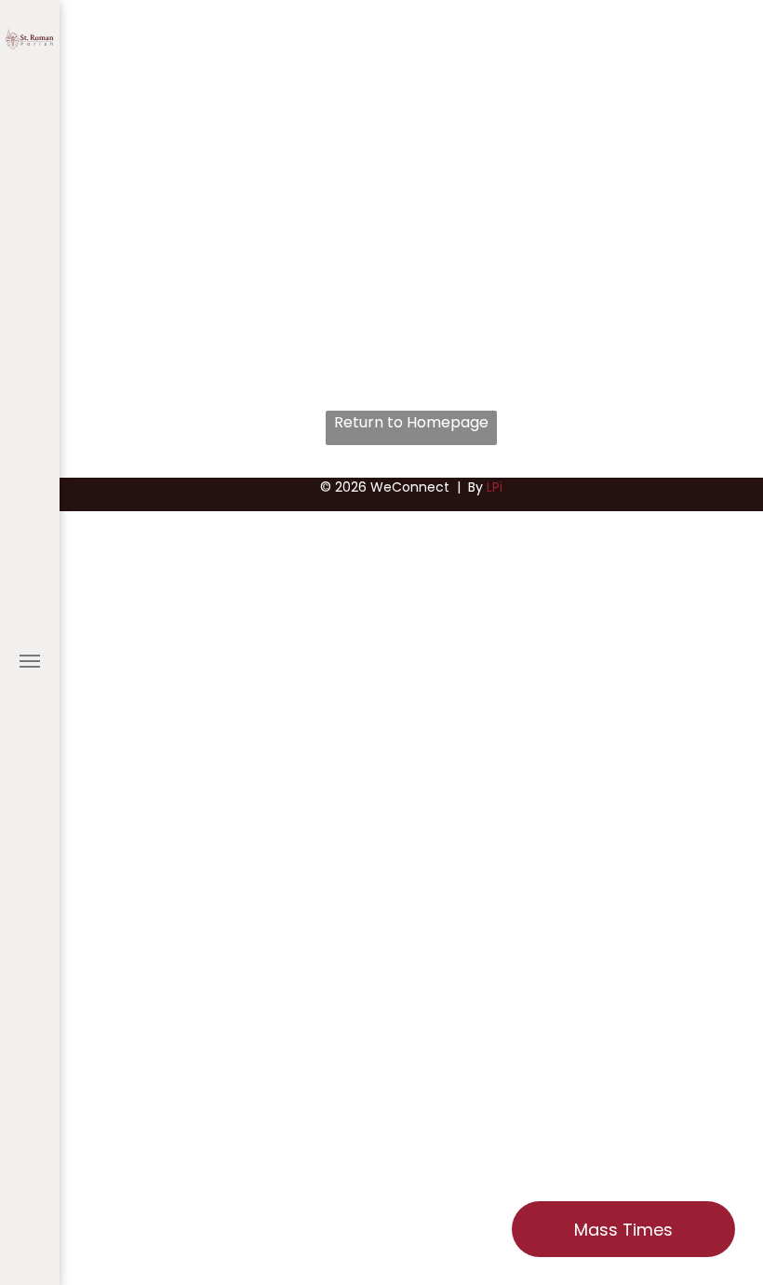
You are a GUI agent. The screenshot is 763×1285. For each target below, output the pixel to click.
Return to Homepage (411, 422)
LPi (494, 487)
